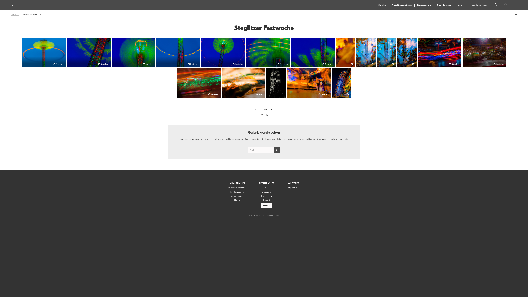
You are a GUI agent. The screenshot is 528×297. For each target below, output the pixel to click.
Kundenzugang (424, 5)
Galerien (382, 5)
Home (459, 5)
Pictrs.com (275, 216)
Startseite (15, 15)
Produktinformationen (402, 5)
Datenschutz (266, 196)
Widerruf (266, 205)
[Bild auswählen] (25, 64)
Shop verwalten (294, 188)
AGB (267, 188)
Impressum (266, 192)
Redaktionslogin (444, 5)
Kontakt (266, 200)
